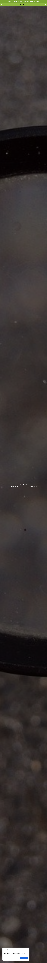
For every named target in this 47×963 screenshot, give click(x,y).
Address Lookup (25, 484)
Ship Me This (23, 4)
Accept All (24, 957)
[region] (15, 954)
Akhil (20, 484)
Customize (8, 957)
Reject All (16, 957)
